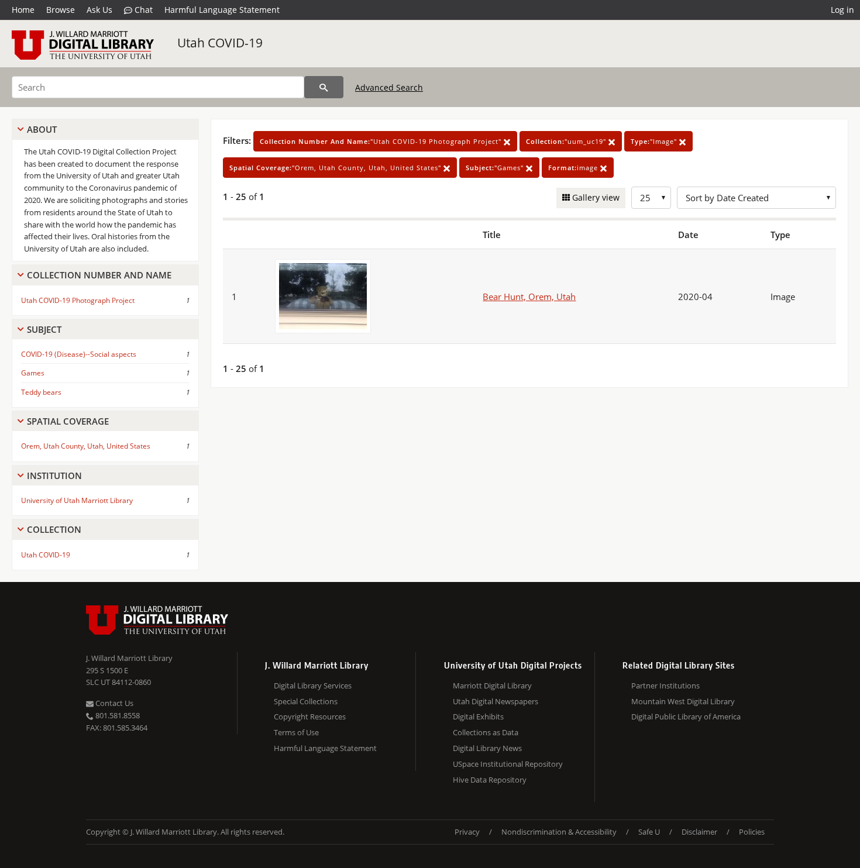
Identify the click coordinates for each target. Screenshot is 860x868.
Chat (142, 9)
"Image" (655, 141)
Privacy (467, 831)
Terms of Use (296, 732)
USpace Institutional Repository (508, 764)
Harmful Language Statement (222, 9)
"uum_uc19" (567, 141)
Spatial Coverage (68, 421)
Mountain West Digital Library (683, 701)
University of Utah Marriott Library (77, 500)
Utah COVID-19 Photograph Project (78, 300)
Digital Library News (487, 748)
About (42, 129)
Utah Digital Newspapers (495, 701)
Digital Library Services (313, 685)
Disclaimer (699, 831)
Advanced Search (389, 87)
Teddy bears (41, 392)
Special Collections (306, 701)
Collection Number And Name (99, 275)
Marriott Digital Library (492, 685)
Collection (54, 529)
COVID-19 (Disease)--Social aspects (78, 354)
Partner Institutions (665, 685)
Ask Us (99, 9)
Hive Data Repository (490, 779)
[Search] (323, 87)
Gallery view (595, 197)
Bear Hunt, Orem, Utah (529, 296)
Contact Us (113, 703)
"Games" (496, 167)
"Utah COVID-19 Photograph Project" (382, 141)
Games (32, 373)
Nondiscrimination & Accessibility (559, 831)
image (574, 167)
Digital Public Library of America (686, 716)
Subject (44, 329)
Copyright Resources (310, 716)
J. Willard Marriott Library (129, 658)
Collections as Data (485, 732)
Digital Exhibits (478, 716)
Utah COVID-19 (220, 43)
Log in (842, 9)
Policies (752, 831)
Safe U (649, 831)
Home (23, 9)
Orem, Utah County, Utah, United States (85, 446)
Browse (60, 9)
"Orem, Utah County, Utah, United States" (336, 167)
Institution (54, 475)
